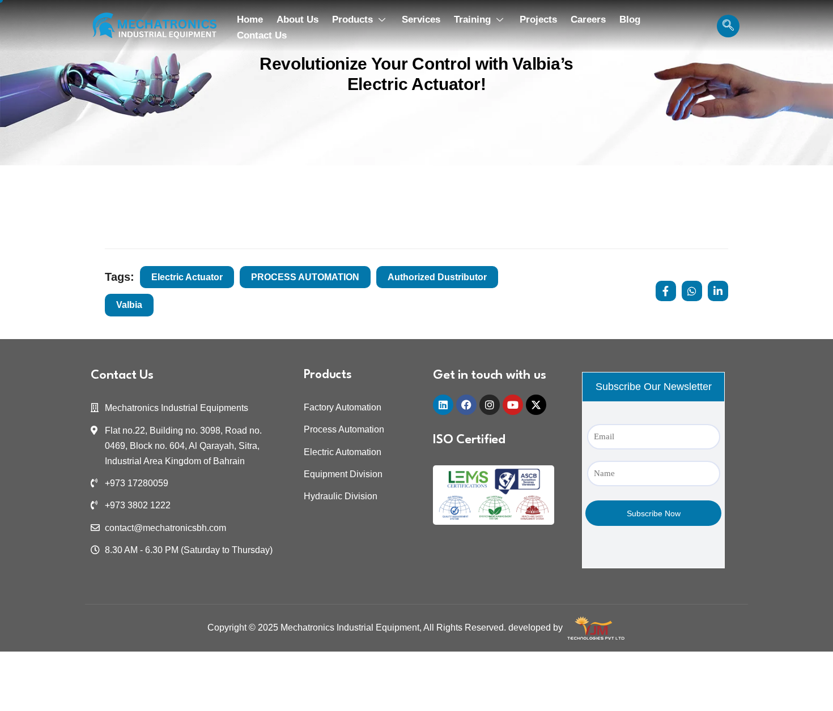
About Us (297, 19)
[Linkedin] (443, 405)
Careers (588, 19)
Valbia (129, 305)
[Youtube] (513, 405)
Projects (538, 19)
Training (472, 19)
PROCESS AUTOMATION (305, 277)
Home (250, 19)
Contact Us (262, 35)
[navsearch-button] (728, 26)
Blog (629, 19)
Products (352, 19)
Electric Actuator (187, 277)
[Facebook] (466, 405)
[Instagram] (489, 405)
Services (421, 19)
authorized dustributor (437, 277)
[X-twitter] (536, 405)
